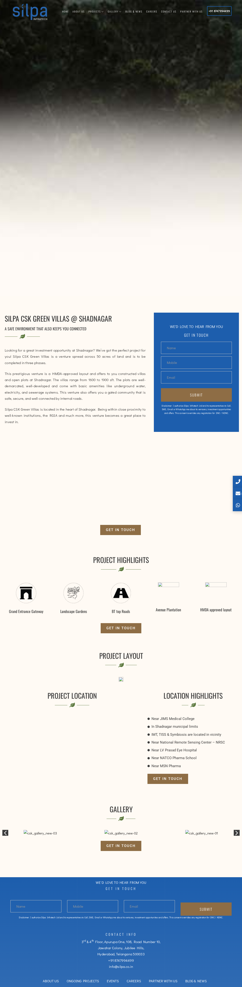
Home (65, 11)
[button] (120, 530)
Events (113, 980)
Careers (151, 11)
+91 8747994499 (219, 11)
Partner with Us (191, 11)
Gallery (113, 11)
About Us (79, 11)
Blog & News (134, 11)
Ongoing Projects (83, 980)
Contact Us (169, 11)
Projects (95, 11)
